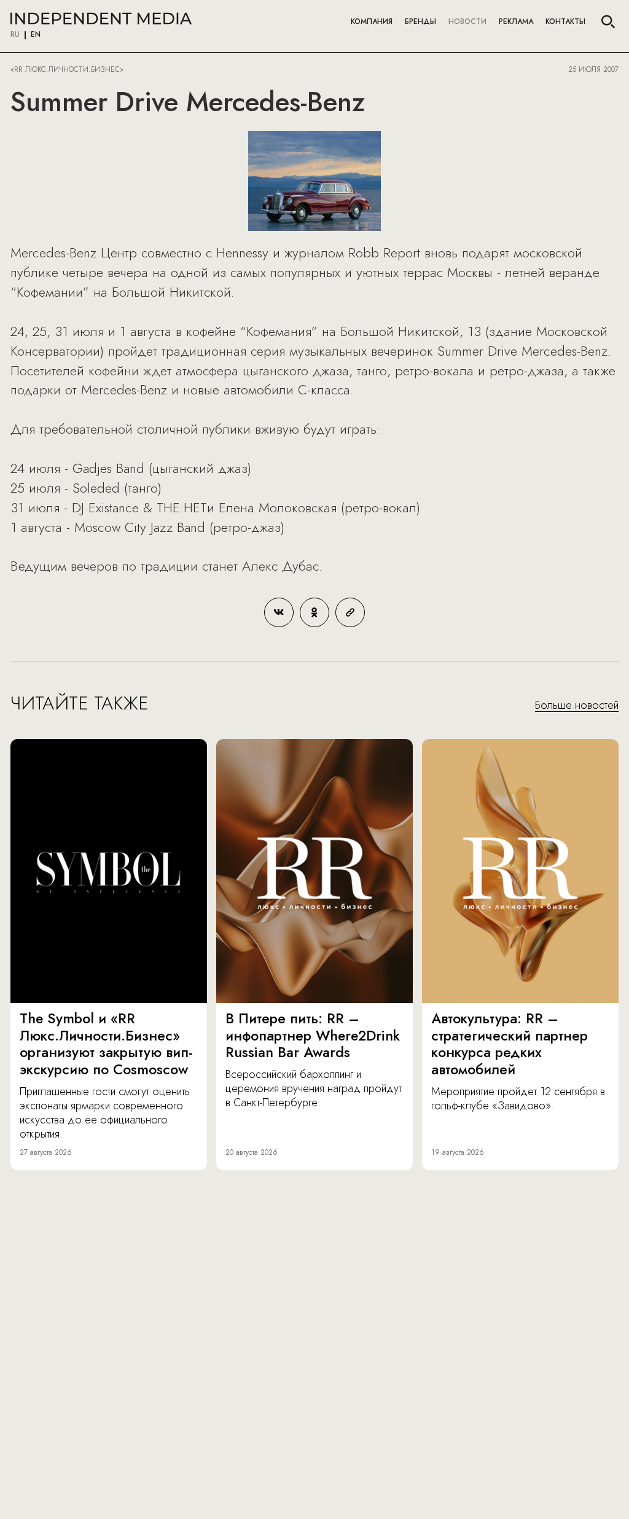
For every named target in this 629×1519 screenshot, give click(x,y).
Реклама (516, 21)
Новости (467, 21)
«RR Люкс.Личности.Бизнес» (66, 69)
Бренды (420, 21)
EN (36, 35)
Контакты (565, 21)
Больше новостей (577, 706)
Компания (372, 21)
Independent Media (101, 18)
